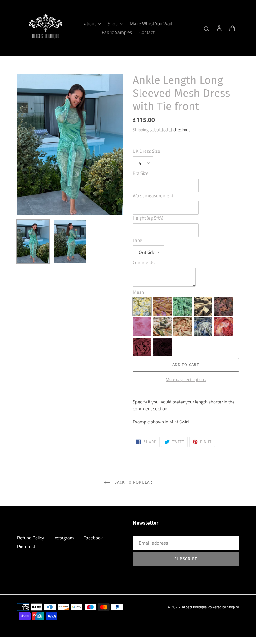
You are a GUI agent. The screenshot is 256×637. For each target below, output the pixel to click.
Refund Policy (30, 537)
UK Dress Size (146, 151)
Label (138, 240)
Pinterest (26, 546)
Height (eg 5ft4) (148, 218)
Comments (144, 262)
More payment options (186, 380)
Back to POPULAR (133, 482)
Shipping (141, 129)
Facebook (93, 537)
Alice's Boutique (194, 607)
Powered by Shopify (223, 607)
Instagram (63, 537)
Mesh (138, 292)
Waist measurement (153, 195)
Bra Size (141, 173)
